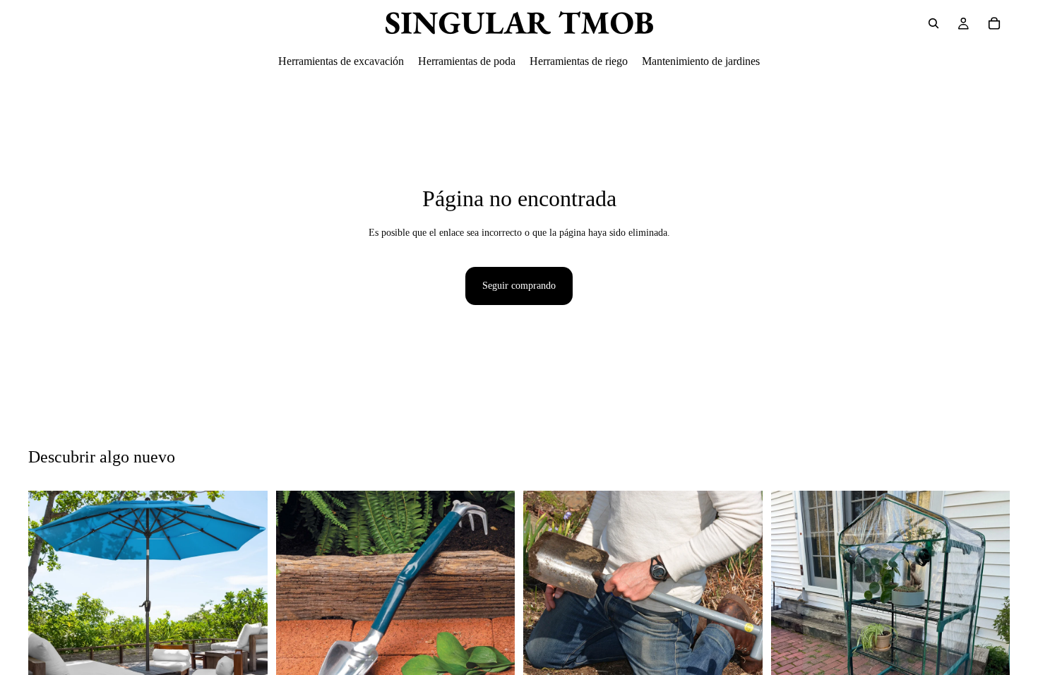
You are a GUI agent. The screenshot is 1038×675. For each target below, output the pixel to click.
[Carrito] (994, 23)
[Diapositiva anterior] (49, 610)
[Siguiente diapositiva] (246, 610)
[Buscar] (933, 23)
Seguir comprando (519, 285)
